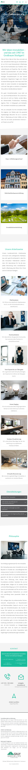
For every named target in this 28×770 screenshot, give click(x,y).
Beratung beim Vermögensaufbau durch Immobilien (13, 514)
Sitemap (4, 750)
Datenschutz (17, 750)
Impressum (23, 750)
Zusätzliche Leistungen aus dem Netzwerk (11, 508)
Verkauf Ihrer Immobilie (8, 497)
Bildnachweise (10, 750)
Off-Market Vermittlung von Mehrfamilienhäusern (10, 502)
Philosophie (15, 32)
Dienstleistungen (15, 27)
